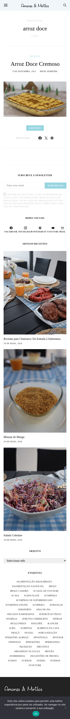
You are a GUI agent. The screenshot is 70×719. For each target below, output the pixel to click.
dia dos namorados (21, 614)
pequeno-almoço (17, 637)
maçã (16, 633)
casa (16, 595)
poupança (41, 637)
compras (51, 595)
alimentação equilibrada (35, 581)
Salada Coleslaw (13, 535)
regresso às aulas (28, 651)
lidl (13, 628)
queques (26, 647)
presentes (33, 642)
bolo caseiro (19, 591)
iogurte (37, 623)
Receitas (35, 56)
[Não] (65, 708)
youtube (35, 665)
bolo (53, 586)
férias (58, 619)
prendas (15, 642)
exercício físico (50, 614)
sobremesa (18, 656)
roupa (50, 651)
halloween (18, 623)
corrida (39, 605)
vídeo (42, 660)
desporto (25, 609)
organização (48, 633)
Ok (36, 713)
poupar (58, 637)
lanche (53, 623)
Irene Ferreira (49, 71)
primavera (53, 642)
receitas (43, 647)
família (12, 619)
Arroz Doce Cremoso (35, 64)
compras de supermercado (34, 600)
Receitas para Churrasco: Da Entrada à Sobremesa (32, 338)
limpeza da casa (48, 628)
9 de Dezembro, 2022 (24, 71)
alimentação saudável (28, 586)
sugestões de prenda (45, 656)
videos (27, 660)
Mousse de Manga (14, 437)
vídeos (56, 660)
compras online (17, 605)
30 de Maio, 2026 (13, 343)
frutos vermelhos (36, 619)
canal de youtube (47, 591)
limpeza (27, 628)
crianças (57, 605)
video (13, 660)
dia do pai (44, 609)
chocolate (32, 595)
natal (30, 633)
